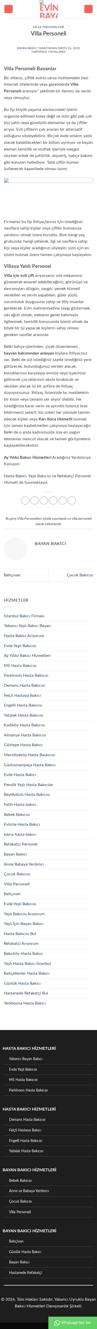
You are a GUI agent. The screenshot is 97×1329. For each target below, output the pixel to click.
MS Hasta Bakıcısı (20, 666)
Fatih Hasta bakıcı (20, 805)
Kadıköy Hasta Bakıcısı (24, 725)
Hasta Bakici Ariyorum (24, 636)
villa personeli (82, 518)
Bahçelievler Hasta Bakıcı (26, 973)
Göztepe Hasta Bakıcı (23, 745)
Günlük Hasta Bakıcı (22, 983)
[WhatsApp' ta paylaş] (25, 500)
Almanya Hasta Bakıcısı (25, 735)
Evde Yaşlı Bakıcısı (20, 646)
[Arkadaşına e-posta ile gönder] (53, 500)
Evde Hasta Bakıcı (20, 775)
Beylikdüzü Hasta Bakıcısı (27, 795)
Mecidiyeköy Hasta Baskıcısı (29, 755)
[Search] (8, 9)
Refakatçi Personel (21, 844)
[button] (88, 9)
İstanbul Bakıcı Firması (24, 616)
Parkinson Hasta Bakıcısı (26, 675)
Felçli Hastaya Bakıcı (22, 695)
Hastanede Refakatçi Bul (26, 993)
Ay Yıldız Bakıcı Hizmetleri (27, 656)
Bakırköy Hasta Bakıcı (23, 954)
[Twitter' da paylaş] (44, 500)
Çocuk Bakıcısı (80, 575)
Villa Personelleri (48, 27)
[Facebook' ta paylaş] (34, 500)
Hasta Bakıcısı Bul (20, 934)
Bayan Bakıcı (15, 854)
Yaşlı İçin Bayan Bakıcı (23, 924)
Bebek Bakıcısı (17, 815)
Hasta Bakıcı (15, 476)
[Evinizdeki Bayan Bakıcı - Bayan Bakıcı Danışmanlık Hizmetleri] (48, 9)
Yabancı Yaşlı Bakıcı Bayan (27, 626)
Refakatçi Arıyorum (21, 943)
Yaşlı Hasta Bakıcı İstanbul (27, 964)
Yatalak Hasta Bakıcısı (23, 715)
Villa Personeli (17, 884)
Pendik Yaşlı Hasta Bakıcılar (28, 785)
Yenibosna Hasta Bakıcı (25, 1003)
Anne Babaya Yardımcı (24, 864)
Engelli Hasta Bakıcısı (23, 705)
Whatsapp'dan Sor (76, 1323)
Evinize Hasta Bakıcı (22, 824)
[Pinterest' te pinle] (62, 500)
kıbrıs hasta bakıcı (20, 834)
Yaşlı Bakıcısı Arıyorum (24, 914)
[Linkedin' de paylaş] (72, 500)
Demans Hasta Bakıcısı (24, 685)
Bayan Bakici (27, 48)
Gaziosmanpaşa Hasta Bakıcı (30, 765)
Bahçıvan (12, 575)
